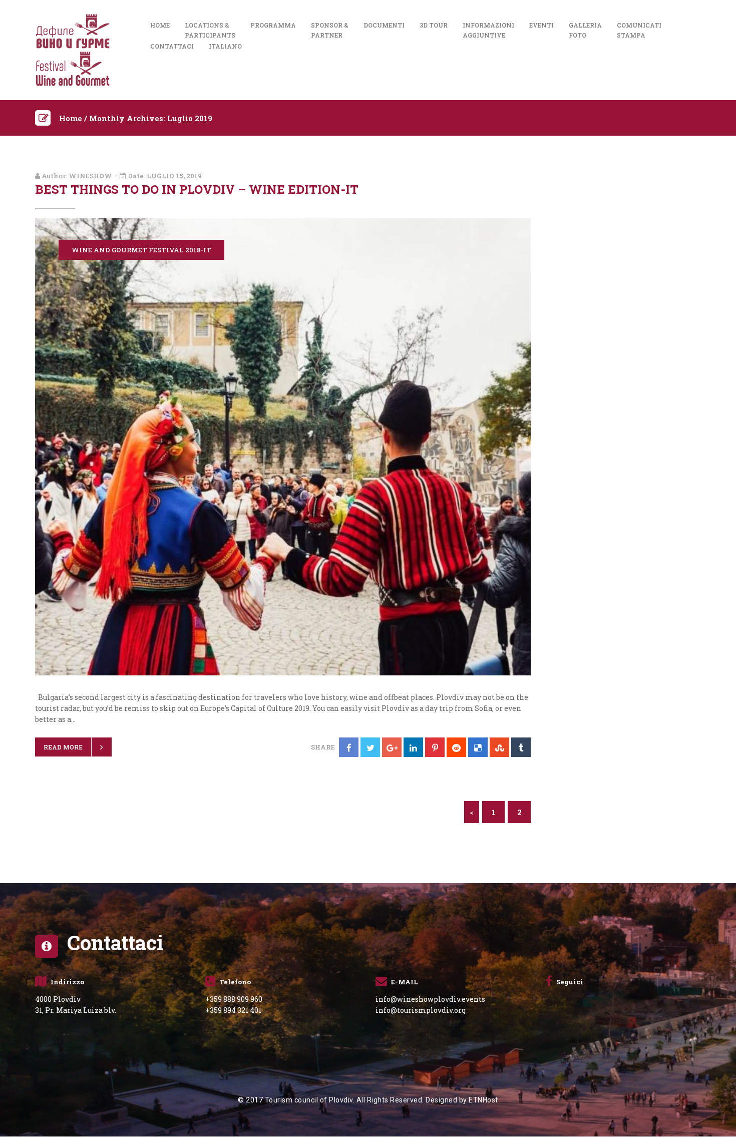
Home (160, 25)
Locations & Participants (210, 30)
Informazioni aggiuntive (488, 30)
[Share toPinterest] (435, 747)
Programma (273, 25)
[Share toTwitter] (370, 747)
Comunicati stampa (639, 30)
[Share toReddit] (456, 747)
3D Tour (434, 25)
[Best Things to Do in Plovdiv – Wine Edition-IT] (283, 446)
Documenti (384, 25)
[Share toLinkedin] (413, 747)
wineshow (90, 175)
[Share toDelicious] (478, 747)
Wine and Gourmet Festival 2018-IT (141, 249)
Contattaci (172, 46)
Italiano (225, 46)
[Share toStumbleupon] (499, 747)
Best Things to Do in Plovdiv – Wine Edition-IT (196, 189)
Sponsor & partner (329, 30)
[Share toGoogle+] (392, 747)
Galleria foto (585, 30)
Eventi (541, 25)
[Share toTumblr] (521, 747)
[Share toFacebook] (348, 747)
